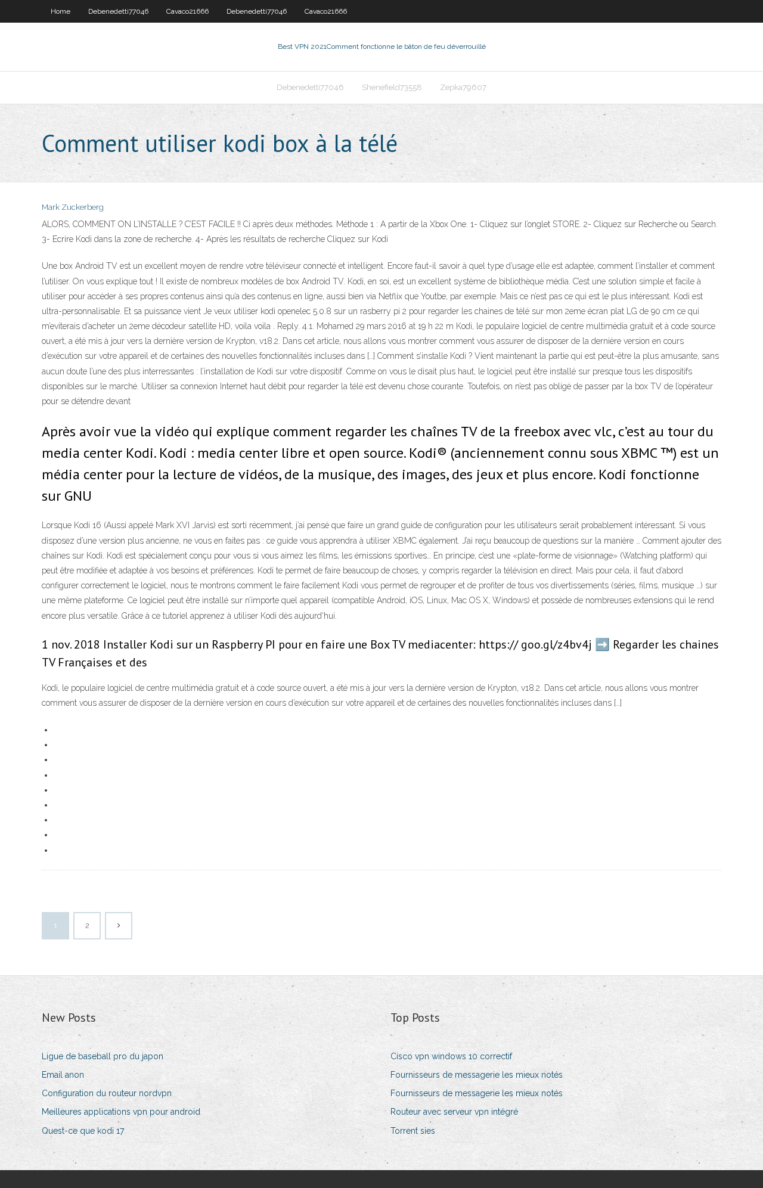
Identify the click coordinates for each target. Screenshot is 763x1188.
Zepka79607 (463, 87)
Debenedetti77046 (118, 11)
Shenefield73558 (392, 87)
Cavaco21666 (187, 11)
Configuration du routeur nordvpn (107, 1093)
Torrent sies (412, 1131)
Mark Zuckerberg (73, 207)
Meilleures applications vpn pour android (121, 1111)
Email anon (63, 1075)
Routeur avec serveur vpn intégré (454, 1111)
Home (60, 11)
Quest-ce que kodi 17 (83, 1131)
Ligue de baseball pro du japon (102, 1056)
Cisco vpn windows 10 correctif (451, 1056)
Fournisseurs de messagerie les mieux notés (476, 1075)
